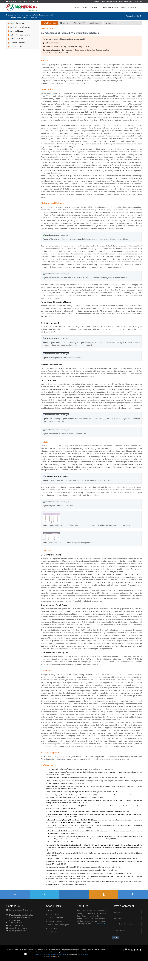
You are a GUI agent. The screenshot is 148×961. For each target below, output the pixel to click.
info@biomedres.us (14, 1)
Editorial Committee (55, 918)
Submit (115, 937)
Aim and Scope (53, 914)
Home (76, 7)
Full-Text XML (96, 23)
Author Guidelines (54, 921)
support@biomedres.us (18, 928)
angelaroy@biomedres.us (18, 930)
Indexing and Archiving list (58, 925)
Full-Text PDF (80, 23)
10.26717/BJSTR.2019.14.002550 (58, 53)
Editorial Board (110, 7)
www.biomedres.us (83, 954)
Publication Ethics (91, 7)
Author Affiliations (51, 43)
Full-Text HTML (50, 23)
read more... (101, 924)
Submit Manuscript (129, 7)
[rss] (137, 950)
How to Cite (111, 23)
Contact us (51, 932)
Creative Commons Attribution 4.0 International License (50, 954)
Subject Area (52, 928)
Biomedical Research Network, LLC (70, 952)
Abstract (65, 23)
